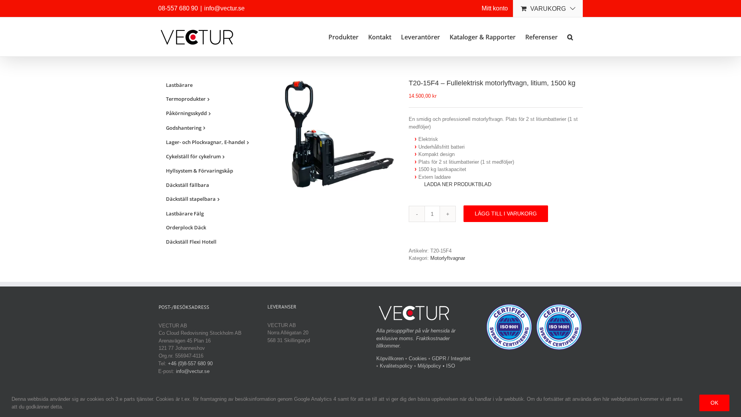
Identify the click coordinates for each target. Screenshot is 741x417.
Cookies (418, 358)
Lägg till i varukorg (506, 213)
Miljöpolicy (429, 366)
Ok (714, 403)
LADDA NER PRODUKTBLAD (457, 184)
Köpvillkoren (390, 358)
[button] (570, 36)
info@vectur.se (224, 8)
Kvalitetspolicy (396, 366)
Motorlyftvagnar (447, 258)
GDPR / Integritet (451, 358)
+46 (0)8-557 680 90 (190, 363)
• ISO (449, 366)
